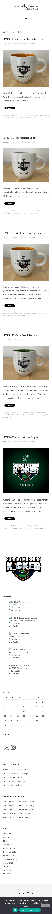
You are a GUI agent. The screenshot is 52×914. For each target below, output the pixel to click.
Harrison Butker (16, 213)
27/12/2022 (7, 237)
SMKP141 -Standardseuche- (19, 138)
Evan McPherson (40, 313)
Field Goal (16, 118)
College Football (15, 115)
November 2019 (9, 852)
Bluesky (24, 894)
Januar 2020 (8, 844)
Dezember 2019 (9, 848)
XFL (15, 417)
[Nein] (45, 905)
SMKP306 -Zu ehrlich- (17, 605)
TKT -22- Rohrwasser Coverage (15, 773)
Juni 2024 (7, 833)
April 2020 (7, 837)
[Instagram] (13, 747)
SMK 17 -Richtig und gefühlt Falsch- (17, 770)
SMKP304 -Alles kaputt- (18, 636)
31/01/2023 (7, 142)
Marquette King (39, 415)
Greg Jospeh (7, 315)
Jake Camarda (16, 528)
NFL (25, 115)
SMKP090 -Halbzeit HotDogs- (20, 437)
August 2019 (8, 863)
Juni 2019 (7, 870)
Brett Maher (41, 412)
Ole (16, 43)
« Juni (6, 734)
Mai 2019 (6, 874)
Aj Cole (29, 526)
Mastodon (33, 894)
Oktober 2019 (8, 855)
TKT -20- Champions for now (14, 781)
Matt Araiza (30, 528)
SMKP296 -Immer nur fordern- (22, 809)
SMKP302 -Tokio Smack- (18, 668)
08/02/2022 (7, 442)
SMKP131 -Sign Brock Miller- (20, 335)
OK (15, 910)
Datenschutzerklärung (29, 910)
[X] (6, 747)
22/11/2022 (7, 340)
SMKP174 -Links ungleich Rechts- (23, 39)
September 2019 (10, 859)
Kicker (22, 118)
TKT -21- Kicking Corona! (12, 777)
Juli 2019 (6, 866)
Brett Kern (30, 211)
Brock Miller (39, 115)
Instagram (28, 894)
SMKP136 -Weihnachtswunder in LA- (24, 233)
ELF (22, 115)
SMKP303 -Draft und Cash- (19, 652)
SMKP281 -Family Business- (19, 813)
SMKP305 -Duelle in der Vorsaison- (22, 620)
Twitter (19, 894)
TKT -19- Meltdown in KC (12, 785)
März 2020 (7, 841)
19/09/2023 (7, 43)
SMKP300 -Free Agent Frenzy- (23, 805)
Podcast (30, 118)
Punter (36, 118)
